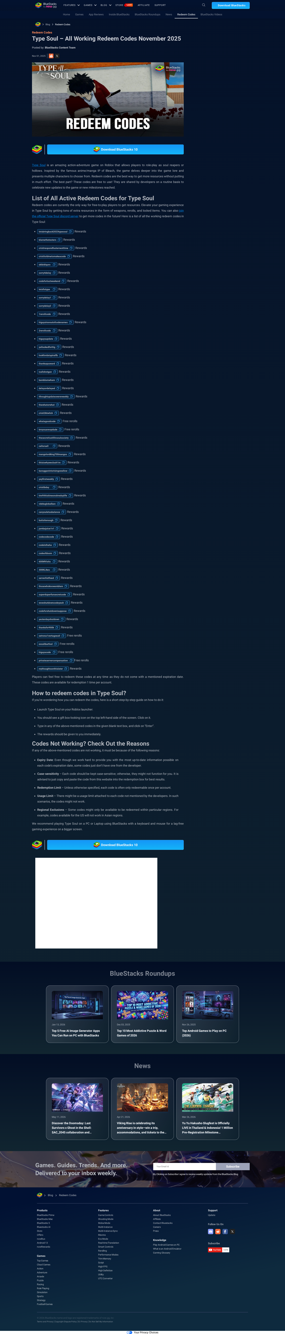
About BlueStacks (162, 1215)
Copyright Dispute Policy (66, 1321)
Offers (40, 1235)
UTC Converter (105, 1278)
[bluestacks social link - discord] (210, 1231)
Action (40, 1268)
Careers (157, 1227)
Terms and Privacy (45, 1321)
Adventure (42, 1272)
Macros (102, 1235)
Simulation (42, 1292)
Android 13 (42, 1242)
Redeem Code (231, 378)
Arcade (40, 1276)
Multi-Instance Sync (108, 1231)
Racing (40, 1284)
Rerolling (102, 1250)
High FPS (102, 1266)
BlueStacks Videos (211, 14)
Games (88, 5)
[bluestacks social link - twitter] (232, 1231)
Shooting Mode (105, 1219)
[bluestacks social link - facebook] (225, 1231)
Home (66, 14)
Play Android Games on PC (166, 1244)
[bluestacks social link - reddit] (218, 1231)
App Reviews (96, 14)
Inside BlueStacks (119, 14)
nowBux (41, 1239)
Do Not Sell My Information (101, 1321)
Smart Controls (105, 1246)
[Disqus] (96, 903)
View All (229, 348)
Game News (231, 371)
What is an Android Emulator (167, 1248)
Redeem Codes (186, 14)
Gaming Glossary (161, 1252)
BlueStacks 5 (43, 1223)
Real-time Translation (108, 1242)
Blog (104, 5)
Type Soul (39, 165)
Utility (101, 1274)
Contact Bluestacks (162, 1223)
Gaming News (211, 371)
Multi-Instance (105, 1227)
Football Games (45, 1304)
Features (69, 5)
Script (101, 1262)
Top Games (42, 1260)
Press (156, 1231)
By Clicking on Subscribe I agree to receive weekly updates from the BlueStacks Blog (195, 1174)
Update (211, 1215)
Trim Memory (104, 1258)
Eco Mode (103, 1239)
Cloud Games (43, 1264)
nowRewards (43, 1246)
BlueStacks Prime (45, 1215)
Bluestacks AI (43, 1227)
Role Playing (43, 1288)
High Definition (105, 1270)
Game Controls (105, 1215)
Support (160, 5)
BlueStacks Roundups (147, 14)
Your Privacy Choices (146, 1332)
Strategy (41, 1300)
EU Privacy (83, 1321)
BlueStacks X (210, 378)
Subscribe (232, 1166)
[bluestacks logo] (45, 5)
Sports (40, 1296)
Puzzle (40, 1280)
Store (123, 5)
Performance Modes (108, 1254)
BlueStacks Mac (45, 1219)
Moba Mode (104, 1223)
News (169, 14)
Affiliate (144, 5)
